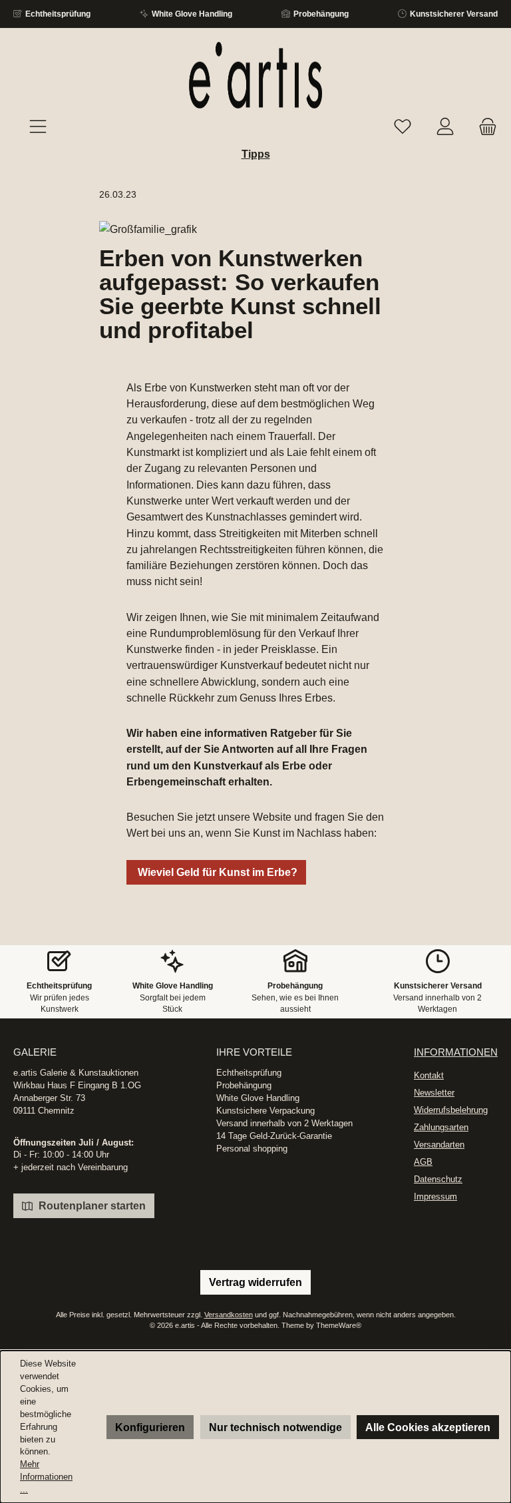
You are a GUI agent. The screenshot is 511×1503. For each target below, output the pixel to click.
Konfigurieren (150, 1427)
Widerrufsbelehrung (451, 1110)
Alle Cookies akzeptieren (427, 1427)
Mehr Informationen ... (46, 1477)
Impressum (435, 1196)
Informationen (456, 1052)
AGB (423, 1162)
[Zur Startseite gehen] (255, 75)
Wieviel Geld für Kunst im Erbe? (216, 872)
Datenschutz (438, 1179)
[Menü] (38, 127)
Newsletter (434, 1093)
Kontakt (429, 1075)
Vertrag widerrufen (255, 1282)
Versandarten (439, 1145)
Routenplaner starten (91, 1205)
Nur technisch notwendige (275, 1427)
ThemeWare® (338, 1325)
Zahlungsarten (441, 1127)
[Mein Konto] (445, 127)
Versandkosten (228, 1315)
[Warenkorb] (484, 127)
